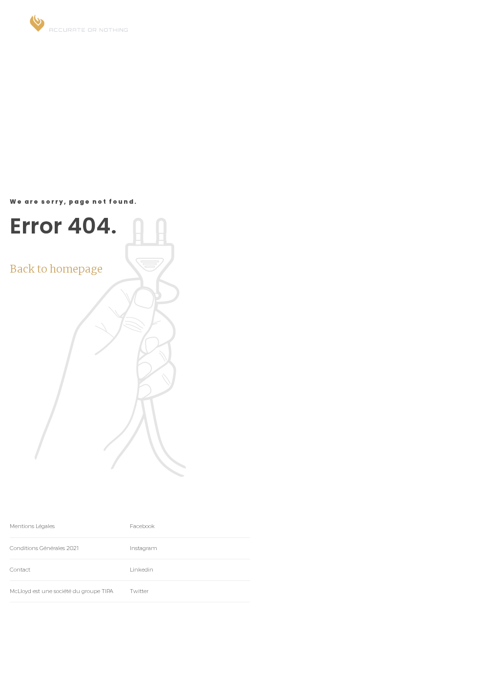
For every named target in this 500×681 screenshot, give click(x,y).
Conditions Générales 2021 (44, 548)
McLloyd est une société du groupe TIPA (61, 591)
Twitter (139, 591)
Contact (20, 569)
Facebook (142, 526)
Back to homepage (56, 269)
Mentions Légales (32, 526)
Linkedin (141, 569)
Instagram (143, 548)
